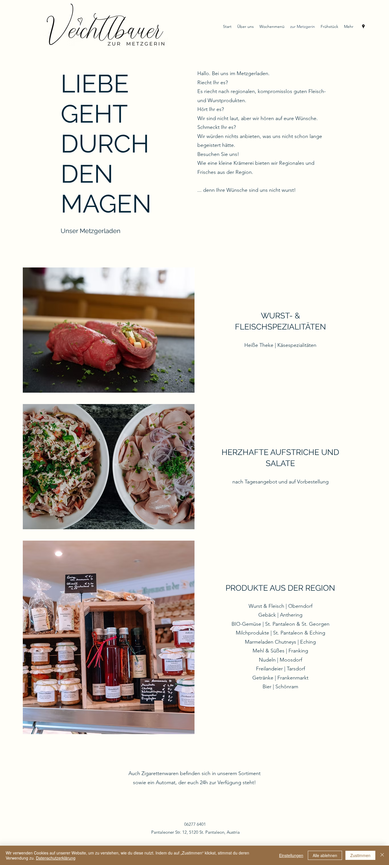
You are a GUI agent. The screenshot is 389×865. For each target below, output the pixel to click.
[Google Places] (363, 26)
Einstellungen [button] (291, 855)
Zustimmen (360, 855)
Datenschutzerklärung (55, 858)
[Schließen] (382, 855)
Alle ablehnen (325, 855)
